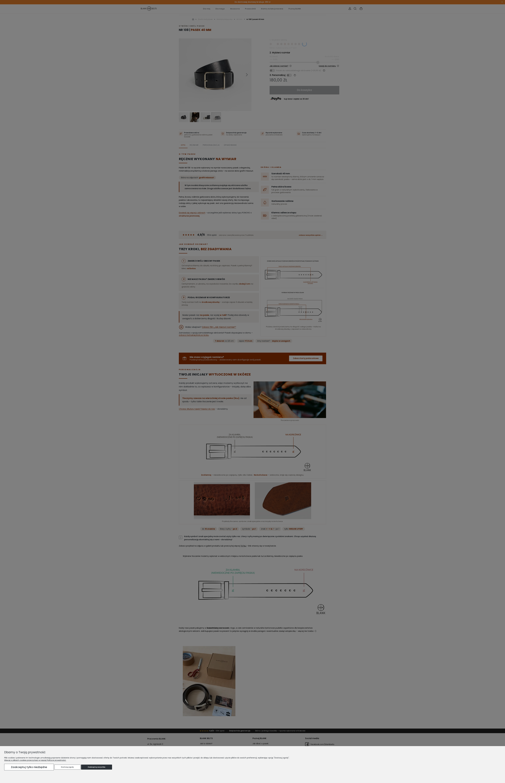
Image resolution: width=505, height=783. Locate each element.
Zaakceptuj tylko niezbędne (29, 767)
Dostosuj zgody (67, 767)
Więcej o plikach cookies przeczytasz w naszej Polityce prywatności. (35, 760)
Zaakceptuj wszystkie (96, 767)
